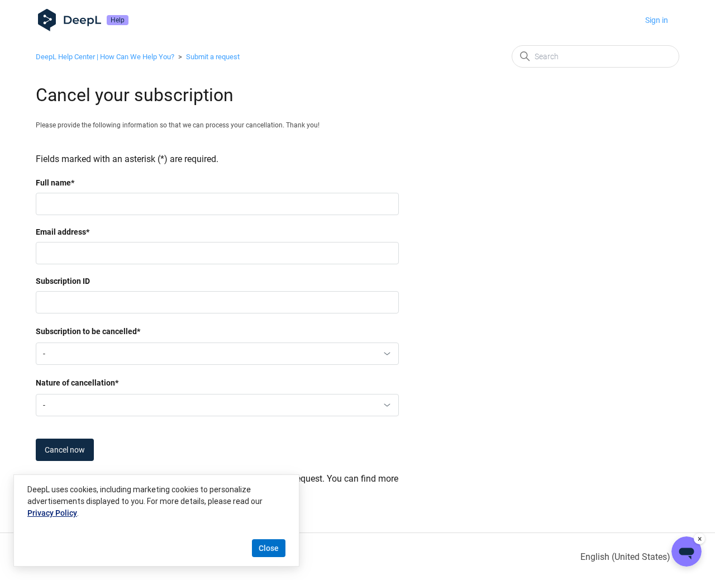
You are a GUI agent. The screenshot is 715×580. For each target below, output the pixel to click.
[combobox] (217, 354)
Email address (62, 231)
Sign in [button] (656, 20)
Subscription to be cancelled (88, 331)
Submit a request (213, 57)
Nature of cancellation (77, 382)
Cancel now (65, 449)
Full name (55, 182)
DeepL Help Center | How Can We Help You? (105, 57)
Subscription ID (63, 281)
